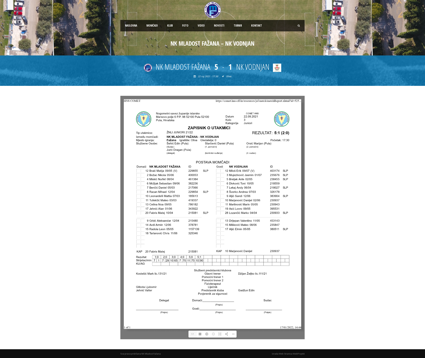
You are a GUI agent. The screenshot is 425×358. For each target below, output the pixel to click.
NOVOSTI (219, 25)
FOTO (185, 25)
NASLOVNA (131, 25)
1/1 (192, 334)
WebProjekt (299, 353)
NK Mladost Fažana (151, 353)
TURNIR (238, 25)
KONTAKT (256, 25)
